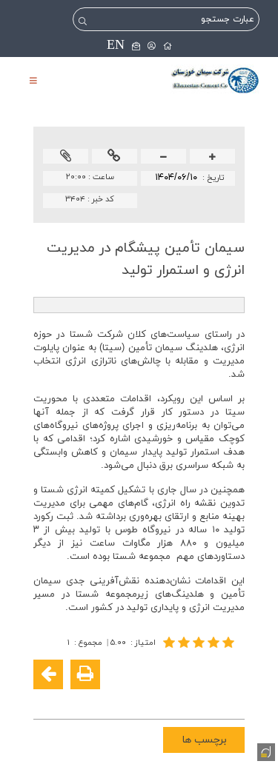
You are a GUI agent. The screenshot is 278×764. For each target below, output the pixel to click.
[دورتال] (264, 750)
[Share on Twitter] (164, 698)
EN (116, 45)
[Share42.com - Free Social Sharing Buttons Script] (142, 698)
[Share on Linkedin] (187, 698)
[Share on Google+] (209, 698)
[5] (200, 642)
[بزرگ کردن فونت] (212, 157)
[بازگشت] (48, 674)
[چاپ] (85, 674)
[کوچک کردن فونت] (163, 157)
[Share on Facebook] (231, 698)
